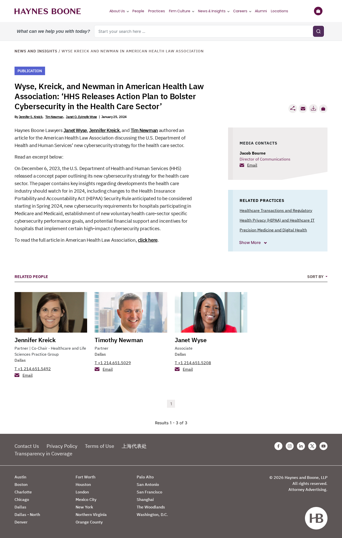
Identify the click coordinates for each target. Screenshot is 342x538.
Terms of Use (99, 446)
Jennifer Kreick (104, 130)
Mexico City (86, 499)
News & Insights (212, 11)
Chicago (22, 499)
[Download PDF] (313, 108)
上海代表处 (134, 446)
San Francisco (149, 491)
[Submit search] (318, 31)
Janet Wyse (75, 130)
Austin (20, 476)
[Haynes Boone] (48, 11)
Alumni (261, 11)
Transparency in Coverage (43, 453)
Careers (240, 11)
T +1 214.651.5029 (113, 362)
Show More (250, 242)
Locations (279, 11)
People (138, 11)
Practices (156, 11)
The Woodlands (151, 506)
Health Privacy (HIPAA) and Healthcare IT (277, 220)
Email (252, 165)
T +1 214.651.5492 (33, 368)
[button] (323, 108)
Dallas (20, 360)
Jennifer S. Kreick (31, 117)
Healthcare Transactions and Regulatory (276, 210)
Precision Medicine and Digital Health (273, 229)
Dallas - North (27, 514)
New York (84, 506)
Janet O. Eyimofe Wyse (81, 117)
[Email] (302, 108)
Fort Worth (85, 476)
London (82, 491)
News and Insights (36, 51)
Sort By (315, 276)
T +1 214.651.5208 (193, 362)
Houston (83, 484)
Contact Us (27, 446)
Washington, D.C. (152, 514)
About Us (117, 11)
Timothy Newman (119, 340)
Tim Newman (54, 117)
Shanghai (145, 499)
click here (147, 240)
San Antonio (148, 484)
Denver (21, 521)
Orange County (89, 521)
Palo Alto (145, 476)
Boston (21, 484)
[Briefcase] (318, 11)
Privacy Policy (62, 446)
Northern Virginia (91, 514)
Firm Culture (179, 11)
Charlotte (23, 491)
